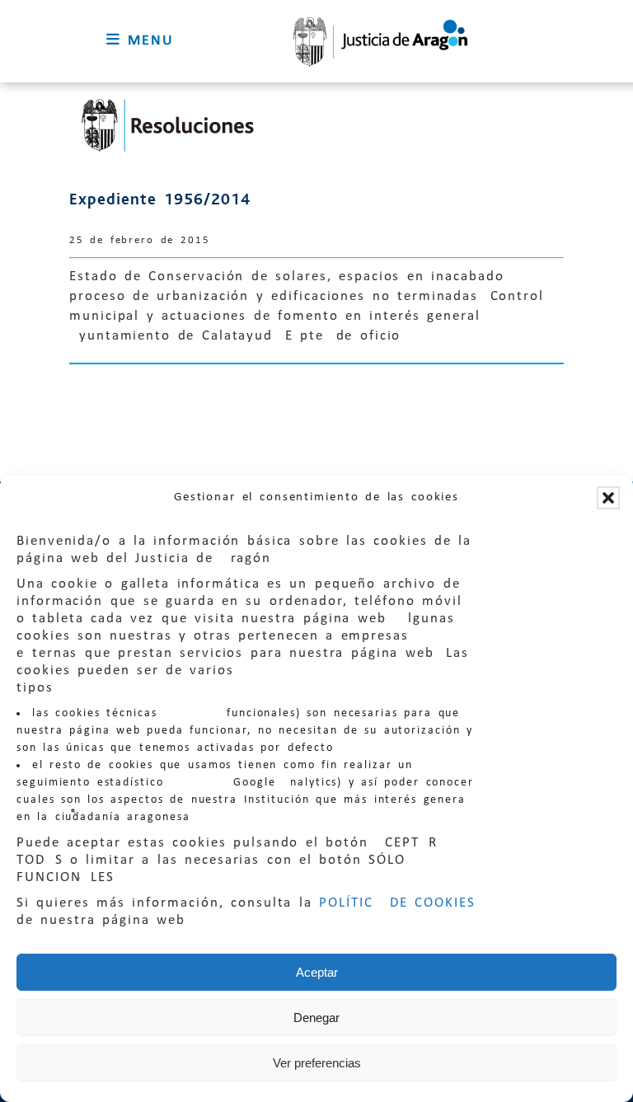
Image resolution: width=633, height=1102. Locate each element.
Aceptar (317, 972)
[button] (608, 498)
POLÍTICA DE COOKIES (397, 903)
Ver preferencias (317, 1063)
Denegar (316, 1018)
